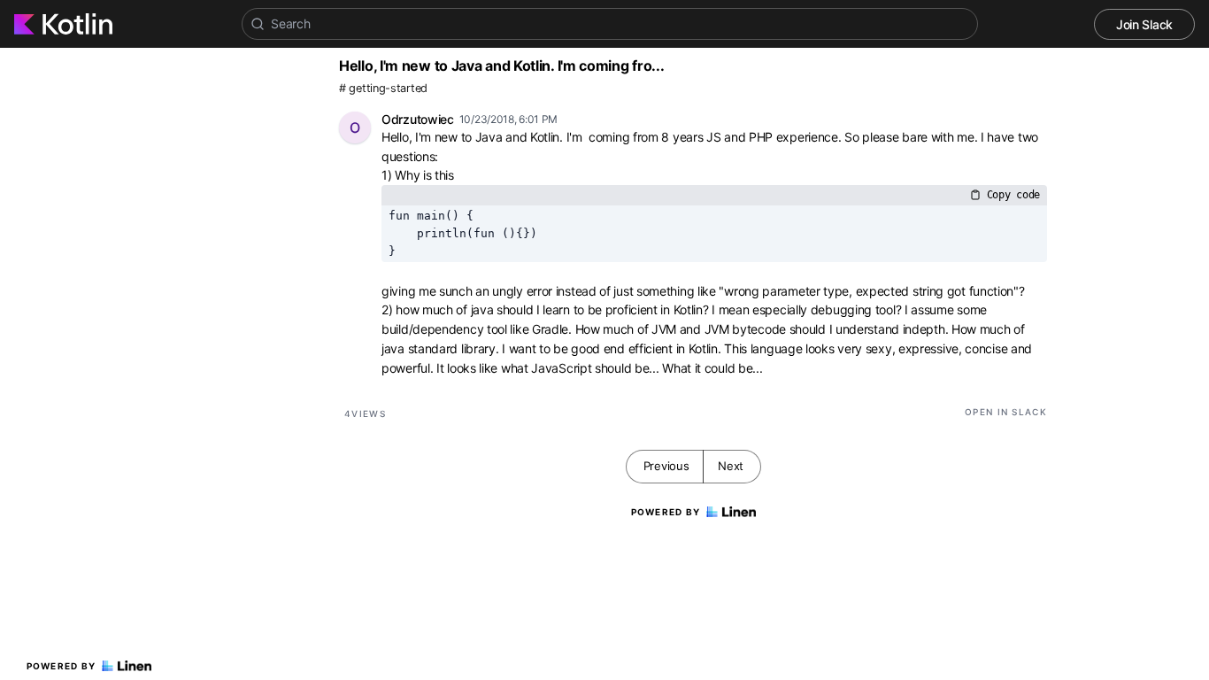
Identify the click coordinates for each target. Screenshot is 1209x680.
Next (730, 466)
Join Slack (1144, 24)
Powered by (61, 666)
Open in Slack (1006, 411)
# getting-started (383, 88)
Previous (666, 466)
